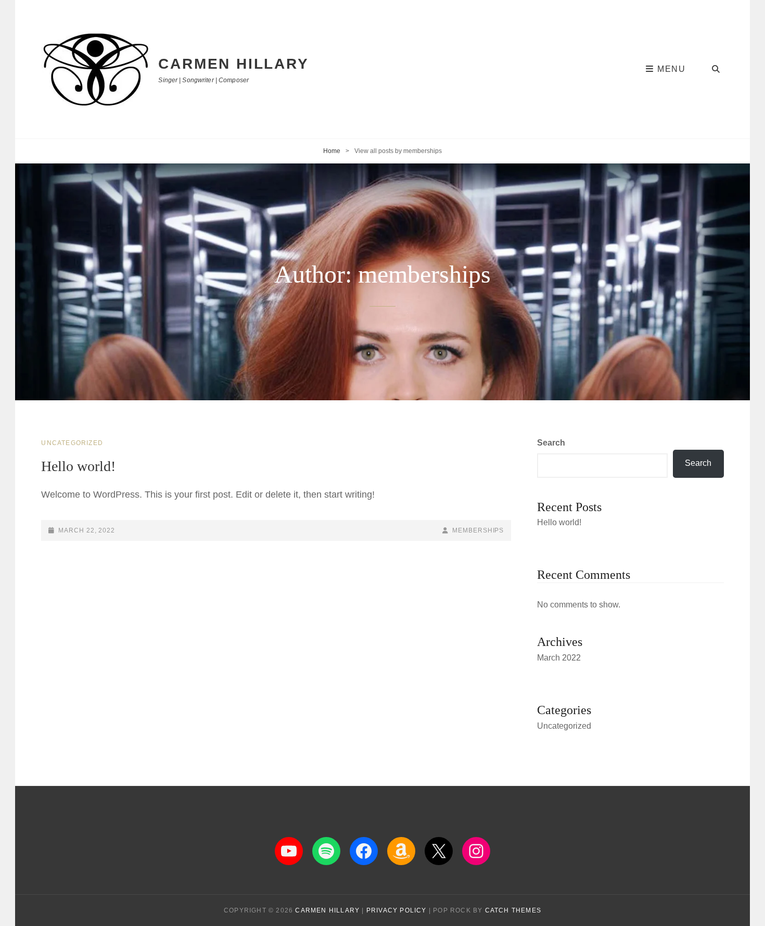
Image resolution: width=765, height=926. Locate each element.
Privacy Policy (396, 910)
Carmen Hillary (233, 64)
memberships (478, 530)
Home (331, 151)
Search (551, 442)
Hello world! (78, 466)
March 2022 (559, 657)
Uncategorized (72, 443)
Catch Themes (513, 910)
